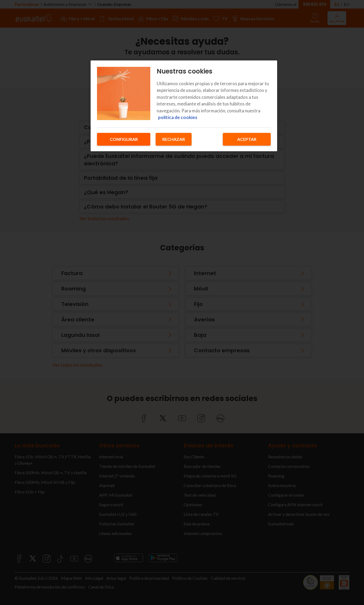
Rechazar (173, 139)
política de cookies (177, 117)
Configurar (124, 139)
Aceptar (246, 139)
